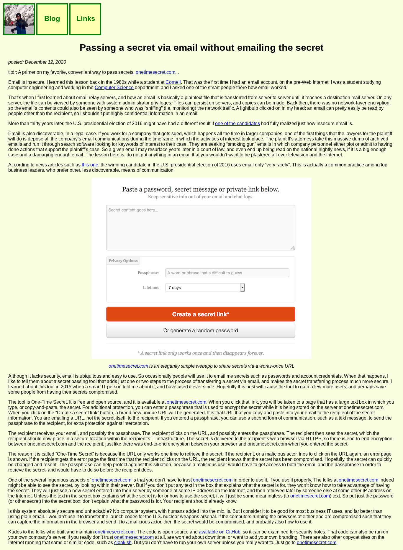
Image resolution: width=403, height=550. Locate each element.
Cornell (173, 82)
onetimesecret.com (155, 72)
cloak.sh (123, 542)
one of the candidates (237, 123)
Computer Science (114, 87)
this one (90, 164)
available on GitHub (219, 531)
